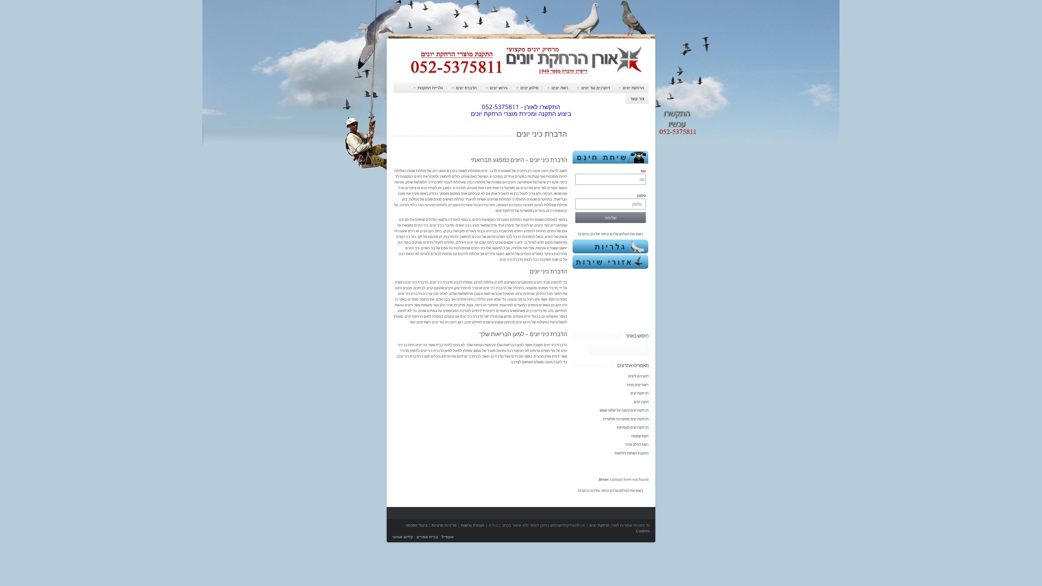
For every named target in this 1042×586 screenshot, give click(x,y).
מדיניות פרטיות (444, 486)
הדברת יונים (466, 87)
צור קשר (637, 98)
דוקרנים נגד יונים (595, 87)
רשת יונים (560, 87)
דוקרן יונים (641, 372)
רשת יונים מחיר (637, 355)
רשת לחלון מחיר (637, 415)
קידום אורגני (402, 497)
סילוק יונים (529, 87)
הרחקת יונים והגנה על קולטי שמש (624, 380)
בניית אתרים (427, 497)
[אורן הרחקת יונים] (529, 73)
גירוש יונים (498, 87)
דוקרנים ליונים (638, 346)
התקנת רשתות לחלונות (632, 423)
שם (643, 161)
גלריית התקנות (430, 87)
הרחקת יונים (633, 87)
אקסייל (447, 497)
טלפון (641, 185)
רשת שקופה (640, 406)
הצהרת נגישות (472, 486)
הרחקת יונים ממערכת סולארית (626, 389)
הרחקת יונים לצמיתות (633, 398)
